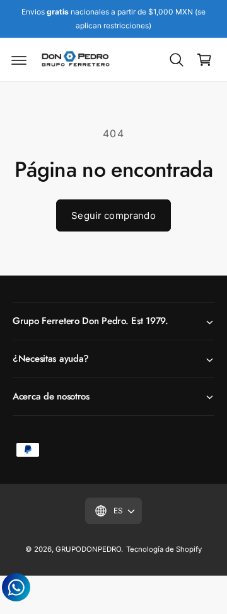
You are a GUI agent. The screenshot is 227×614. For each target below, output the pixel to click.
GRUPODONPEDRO (88, 549)
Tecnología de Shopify (164, 549)
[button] (19, 60)
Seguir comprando (113, 215)
